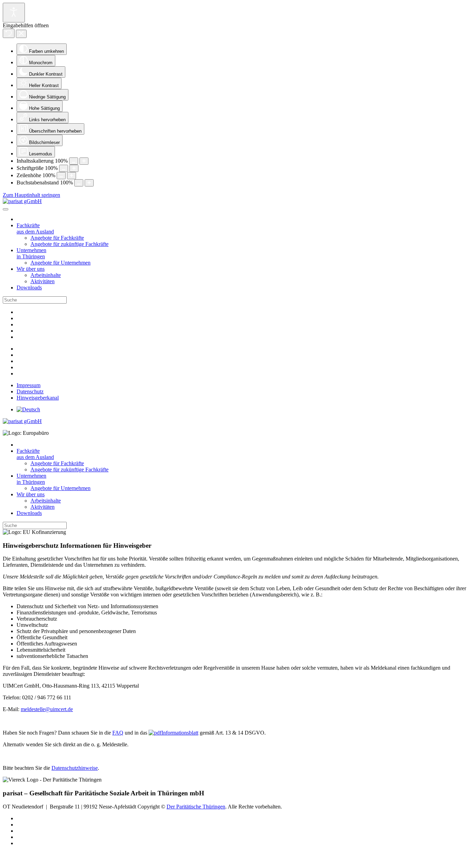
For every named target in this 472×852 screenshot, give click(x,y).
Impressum (28, 385)
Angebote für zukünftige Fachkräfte (69, 244)
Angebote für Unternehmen (60, 263)
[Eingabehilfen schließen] (21, 34)
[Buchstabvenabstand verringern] (78, 182)
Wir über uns (31, 269)
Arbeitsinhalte (45, 275)
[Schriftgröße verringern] (63, 168)
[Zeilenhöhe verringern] (61, 175)
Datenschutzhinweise (74, 768)
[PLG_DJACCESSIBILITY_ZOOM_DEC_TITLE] (73, 161)
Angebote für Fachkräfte (57, 238)
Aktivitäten (42, 281)
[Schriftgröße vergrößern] (73, 168)
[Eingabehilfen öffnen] (14, 12)
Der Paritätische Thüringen (196, 807)
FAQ (117, 733)
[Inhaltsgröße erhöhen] (83, 161)
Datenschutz (30, 391)
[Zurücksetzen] (9, 33)
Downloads (29, 287)
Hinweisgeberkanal (38, 398)
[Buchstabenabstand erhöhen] (89, 182)
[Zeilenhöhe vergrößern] (71, 175)
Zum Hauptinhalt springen (31, 195)
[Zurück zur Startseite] (22, 201)
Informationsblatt (179, 733)
